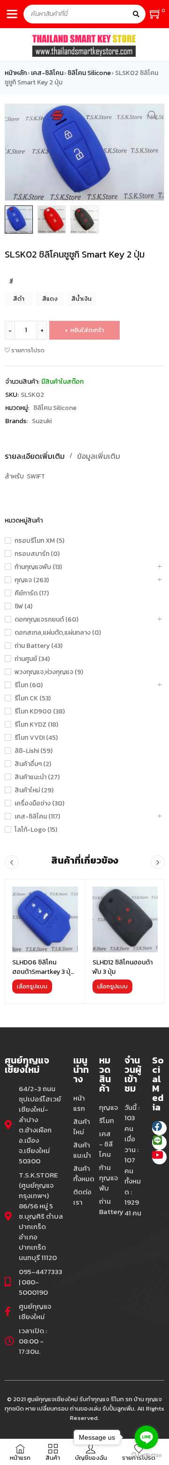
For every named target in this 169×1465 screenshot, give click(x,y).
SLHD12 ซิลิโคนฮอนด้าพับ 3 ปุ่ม (122, 967)
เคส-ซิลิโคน (47, 73)
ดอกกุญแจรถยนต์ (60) (46, 619)
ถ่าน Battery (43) (38, 646)
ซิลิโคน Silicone (89, 73)
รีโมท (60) (29, 685)
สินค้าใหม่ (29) (34, 790)
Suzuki (42, 421)
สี (11, 281)
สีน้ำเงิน (81, 298)
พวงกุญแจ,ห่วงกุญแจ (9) (49, 672)
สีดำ (18, 298)
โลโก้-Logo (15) (36, 830)
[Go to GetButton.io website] (146, 1455)
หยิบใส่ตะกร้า (87, 330)
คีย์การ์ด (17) (32, 593)
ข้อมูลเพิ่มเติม (98, 456)
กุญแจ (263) (32, 580)
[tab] (94, 456)
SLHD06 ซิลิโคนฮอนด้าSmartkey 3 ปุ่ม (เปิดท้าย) (43, 971)
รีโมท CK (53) (33, 698)
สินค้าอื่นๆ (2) (33, 764)
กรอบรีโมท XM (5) (39, 541)
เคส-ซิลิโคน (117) (37, 816)
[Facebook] (159, 1128)
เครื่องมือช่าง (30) (39, 803)
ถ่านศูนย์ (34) (32, 659)
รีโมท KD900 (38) (40, 711)
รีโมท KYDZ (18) (36, 724)
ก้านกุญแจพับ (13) (38, 567)
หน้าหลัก (16, 73)
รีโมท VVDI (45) (36, 738)
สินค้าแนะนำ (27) (37, 777)
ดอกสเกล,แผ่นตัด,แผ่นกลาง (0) (58, 633)
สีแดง (50, 298)
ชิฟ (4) (23, 606)
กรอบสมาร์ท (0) (37, 554)
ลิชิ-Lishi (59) (34, 751)
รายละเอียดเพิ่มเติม (35, 456)
